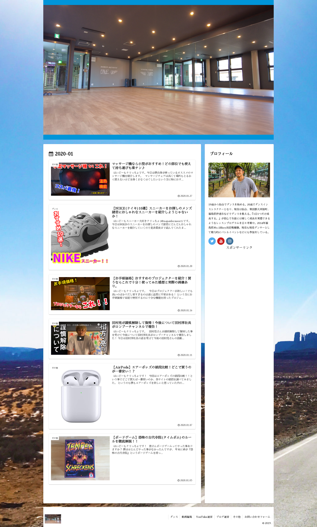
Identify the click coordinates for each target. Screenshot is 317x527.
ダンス (174, 517)
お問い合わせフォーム (257, 517)
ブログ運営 (222, 517)
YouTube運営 (204, 517)
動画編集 (187, 517)
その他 (237, 517)
